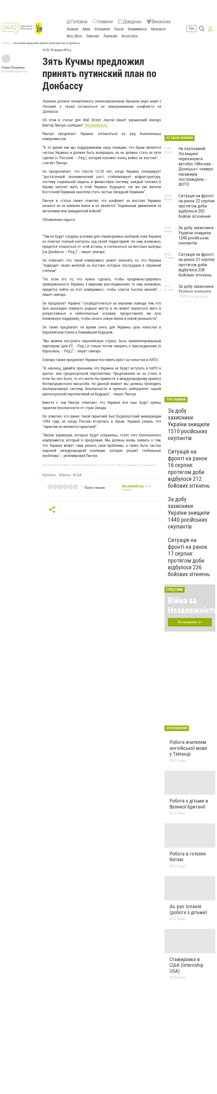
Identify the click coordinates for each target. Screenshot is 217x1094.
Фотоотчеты (129, 35)
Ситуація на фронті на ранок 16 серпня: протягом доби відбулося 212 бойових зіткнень (189, 468)
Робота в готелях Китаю (188, 857)
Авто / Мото (74, 35)
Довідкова (110, 35)
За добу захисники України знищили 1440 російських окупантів (189, 513)
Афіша (86, 28)
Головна (79, 21)
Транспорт (92, 35)
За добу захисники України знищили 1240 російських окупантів (195, 235)
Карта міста (158, 28)
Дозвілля (72, 28)
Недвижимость (137, 28)
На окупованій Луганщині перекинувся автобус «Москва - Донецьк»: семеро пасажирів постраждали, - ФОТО (195, 166)
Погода (119, 28)
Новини (105, 21)
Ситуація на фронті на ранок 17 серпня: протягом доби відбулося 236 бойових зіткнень (189, 557)
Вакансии (161, 21)
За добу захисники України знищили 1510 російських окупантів (189, 424)
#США (77, 475)
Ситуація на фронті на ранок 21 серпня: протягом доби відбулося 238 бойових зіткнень (196, 264)
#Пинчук (64, 475)
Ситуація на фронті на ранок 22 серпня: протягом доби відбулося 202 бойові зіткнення (196, 206)
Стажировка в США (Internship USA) (186, 965)
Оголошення (102, 28)
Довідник (132, 21)
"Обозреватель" (96, 125)
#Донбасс (49, 475)
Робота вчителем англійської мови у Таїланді (188, 748)
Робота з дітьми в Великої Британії (189, 804)
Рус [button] (191, 28)
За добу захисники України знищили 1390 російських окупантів (195, 294)
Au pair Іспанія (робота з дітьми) (188, 909)
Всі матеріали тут (190, 622)
